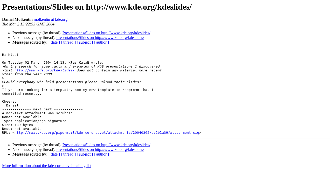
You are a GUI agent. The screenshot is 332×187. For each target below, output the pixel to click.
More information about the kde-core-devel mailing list (46, 165)
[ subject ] (85, 42)
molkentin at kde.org (50, 19)
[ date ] (54, 42)
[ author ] (101, 42)
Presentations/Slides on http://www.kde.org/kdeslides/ (106, 33)
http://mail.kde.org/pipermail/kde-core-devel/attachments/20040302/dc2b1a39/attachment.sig (107, 133)
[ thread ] (68, 42)
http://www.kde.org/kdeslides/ (45, 70)
